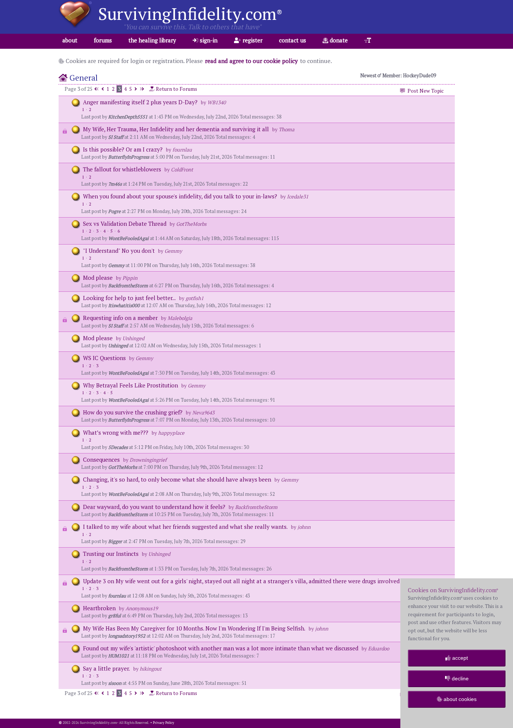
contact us (292, 40)
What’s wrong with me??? (115, 432)
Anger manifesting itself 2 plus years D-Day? (140, 102)
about (69, 40)
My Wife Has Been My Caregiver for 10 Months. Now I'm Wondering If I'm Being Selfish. (194, 628)
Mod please (98, 277)
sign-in (207, 40)
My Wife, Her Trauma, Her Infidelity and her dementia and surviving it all (176, 129)
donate (338, 40)
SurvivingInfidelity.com (190, 13)
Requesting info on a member (120, 317)
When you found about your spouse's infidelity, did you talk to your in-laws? (180, 196)
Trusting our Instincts (111, 553)
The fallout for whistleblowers (122, 169)
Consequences (102, 459)
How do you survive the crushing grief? (133, 412)
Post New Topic (424, 90)
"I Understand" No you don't (119, 250)
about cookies (459, 699)
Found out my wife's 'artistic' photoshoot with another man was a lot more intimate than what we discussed (220, 648)
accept (459, 658)
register (252, 40)
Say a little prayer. (106, 668)
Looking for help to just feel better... (129, 298)
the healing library (152, 40)
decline (459, 678)
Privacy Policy (163, 722)
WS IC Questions (104, 358)
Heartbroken (100, 608)
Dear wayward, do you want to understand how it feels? (154, 506)
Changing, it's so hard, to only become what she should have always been (177, 479)
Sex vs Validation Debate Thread (124, 223)
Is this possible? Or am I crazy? (123, 149)
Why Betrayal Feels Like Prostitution (130, 385)
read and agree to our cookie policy (251, 61)
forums (103, 40)
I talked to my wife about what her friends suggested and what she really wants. (185, 526)
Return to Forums (176, 89)
